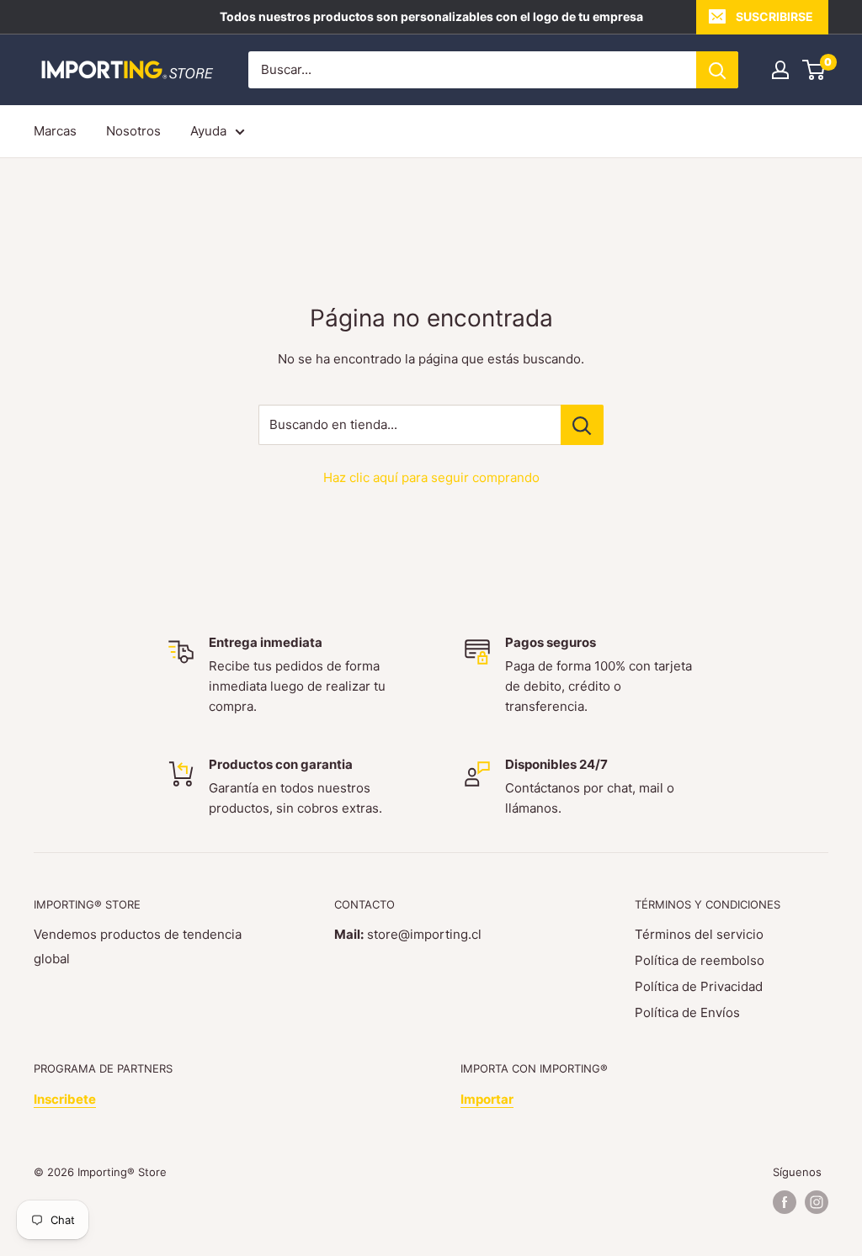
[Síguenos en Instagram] (816, 1202)
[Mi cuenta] (780, 70)
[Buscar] (717, 69)
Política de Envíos (687, 1012)
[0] (814, 70)
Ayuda (208, 131)
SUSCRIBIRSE (774, 16)
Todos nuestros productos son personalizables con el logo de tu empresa (431, 16)
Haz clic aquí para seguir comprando (431, 477)
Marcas (55, 131)
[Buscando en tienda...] (582, 425)
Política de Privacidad (699, 986)
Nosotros (133, 131)
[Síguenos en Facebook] (784, 1202)
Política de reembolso (699, 960)
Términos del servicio (699, 934)
